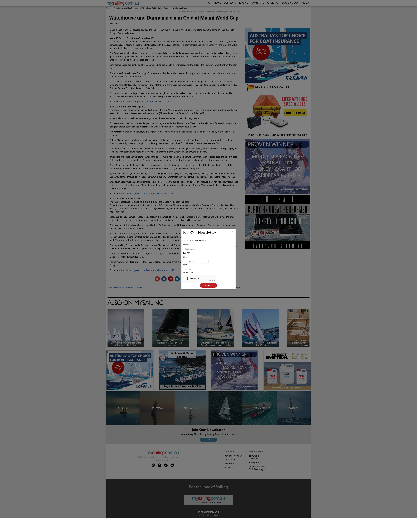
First (185, 257)
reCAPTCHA (188, 272)
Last (185, 265)
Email (186, 245)
